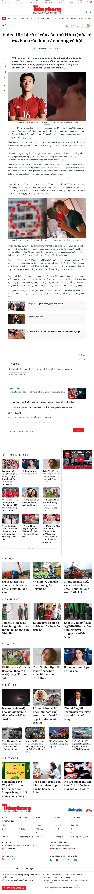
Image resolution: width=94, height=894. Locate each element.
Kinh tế (16, 18)
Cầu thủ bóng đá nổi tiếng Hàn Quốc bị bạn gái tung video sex (42, 407)
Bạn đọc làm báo (15, 888)
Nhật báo (23, 817)
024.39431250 (9, 849)
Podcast (58, 817)
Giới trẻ (57, 18)
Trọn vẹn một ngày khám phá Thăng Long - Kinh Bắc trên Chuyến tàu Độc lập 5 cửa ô (10, 478)
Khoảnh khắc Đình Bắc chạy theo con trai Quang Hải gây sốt (51, 505)
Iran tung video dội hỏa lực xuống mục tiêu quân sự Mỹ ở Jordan (14, 713)
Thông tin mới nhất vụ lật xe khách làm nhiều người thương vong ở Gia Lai (76, 587)
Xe (89, 18)
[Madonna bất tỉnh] (16, 319)
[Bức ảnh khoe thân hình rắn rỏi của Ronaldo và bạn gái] (16, 334)
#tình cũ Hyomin (33, 369)
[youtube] (90, 2)
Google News (88, 25)
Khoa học (57, 833)
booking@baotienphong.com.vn (63, 849)
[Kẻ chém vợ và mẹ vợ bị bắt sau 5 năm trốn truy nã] (47, 611)
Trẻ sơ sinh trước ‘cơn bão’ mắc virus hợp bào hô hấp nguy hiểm (47, 787)
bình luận (83, 25)
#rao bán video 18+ (18, 374)
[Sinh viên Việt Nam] (75, 810)
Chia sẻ (4, 72)
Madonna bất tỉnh (35, 316)
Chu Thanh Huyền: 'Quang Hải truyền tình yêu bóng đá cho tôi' (30, 531)
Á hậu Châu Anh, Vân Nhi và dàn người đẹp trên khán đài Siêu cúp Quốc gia (9, 533)
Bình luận (4, 85)
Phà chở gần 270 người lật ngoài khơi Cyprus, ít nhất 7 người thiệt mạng (81, 745)
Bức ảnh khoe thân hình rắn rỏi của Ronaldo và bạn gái (55, 331)
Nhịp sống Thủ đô (60, 837)
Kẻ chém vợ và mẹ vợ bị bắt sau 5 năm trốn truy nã (46, 626)
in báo (77, 25)
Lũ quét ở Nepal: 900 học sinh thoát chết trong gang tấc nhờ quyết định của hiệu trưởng (46, 715)
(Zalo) (66, 846)
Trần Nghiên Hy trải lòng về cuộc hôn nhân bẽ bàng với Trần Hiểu (51, 476)
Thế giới (49, 18)
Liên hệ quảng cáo (58, 842)
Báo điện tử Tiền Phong (47, 9)
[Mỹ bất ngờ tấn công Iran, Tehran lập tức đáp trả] (59, 733)
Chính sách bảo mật (24, 869)
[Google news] (77, 860)
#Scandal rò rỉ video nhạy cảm (58, 369)
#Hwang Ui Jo (15, 369)
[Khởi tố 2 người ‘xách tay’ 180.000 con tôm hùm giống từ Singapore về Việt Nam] (78, 611)
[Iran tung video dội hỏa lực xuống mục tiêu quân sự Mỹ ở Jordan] (16, 697)
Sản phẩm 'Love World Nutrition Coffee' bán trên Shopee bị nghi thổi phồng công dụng (14, 789)
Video (4, 817)
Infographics (8, 821)
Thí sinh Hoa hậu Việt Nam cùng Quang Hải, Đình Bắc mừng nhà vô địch (10, 505)
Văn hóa (5, 833)
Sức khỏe (41, 18)
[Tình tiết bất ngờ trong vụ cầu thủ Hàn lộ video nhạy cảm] (77, 393)
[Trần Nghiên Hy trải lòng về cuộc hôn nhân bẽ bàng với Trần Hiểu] (51, 464)
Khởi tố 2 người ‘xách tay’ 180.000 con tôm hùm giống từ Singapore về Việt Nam (77, 630)
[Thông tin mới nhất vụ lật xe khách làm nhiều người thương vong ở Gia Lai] (78, 570)
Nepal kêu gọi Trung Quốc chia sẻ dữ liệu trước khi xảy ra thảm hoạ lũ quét (12, 745)
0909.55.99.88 (58, 846)
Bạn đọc (5, 837)
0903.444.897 (9, 859)
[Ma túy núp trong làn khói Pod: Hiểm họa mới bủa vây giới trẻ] (78, 770)
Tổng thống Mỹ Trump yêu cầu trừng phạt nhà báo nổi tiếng (77, 713)
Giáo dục (39, 833)
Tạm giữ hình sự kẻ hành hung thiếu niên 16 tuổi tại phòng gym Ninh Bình (16, 628)
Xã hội (10, 18)
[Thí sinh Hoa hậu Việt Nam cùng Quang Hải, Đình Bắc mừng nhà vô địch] (10, 492)
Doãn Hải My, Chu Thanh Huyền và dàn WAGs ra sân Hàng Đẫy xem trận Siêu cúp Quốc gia (51, 534)
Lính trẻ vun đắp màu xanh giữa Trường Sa (45, 585)
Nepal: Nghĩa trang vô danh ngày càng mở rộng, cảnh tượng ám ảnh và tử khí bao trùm (35, 746)
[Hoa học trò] (89, 810)
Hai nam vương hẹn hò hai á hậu (30, 472)
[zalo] (70, 860)
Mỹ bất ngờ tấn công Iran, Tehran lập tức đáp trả (59, 744)
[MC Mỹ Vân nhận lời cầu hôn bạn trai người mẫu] (30, 492)
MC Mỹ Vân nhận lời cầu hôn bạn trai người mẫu (30, 502)
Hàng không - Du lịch (27, 837)
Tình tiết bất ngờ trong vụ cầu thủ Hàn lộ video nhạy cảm (37, 391)
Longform (75, 817)
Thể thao (73, 18)
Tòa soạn (6, 842)
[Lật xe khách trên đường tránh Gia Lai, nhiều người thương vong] (16, 570)
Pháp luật (65, 18)
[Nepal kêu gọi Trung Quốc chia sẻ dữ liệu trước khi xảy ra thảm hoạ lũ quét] (12, 733)
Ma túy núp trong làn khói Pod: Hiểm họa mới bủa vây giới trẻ (77, 785)
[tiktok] (63, 860)
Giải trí (7, 25)
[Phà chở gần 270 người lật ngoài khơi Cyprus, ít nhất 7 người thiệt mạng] (82, 733)
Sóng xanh (25, 18)
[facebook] (86, 2)
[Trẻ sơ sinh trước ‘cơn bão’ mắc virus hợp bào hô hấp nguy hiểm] (47, 770)
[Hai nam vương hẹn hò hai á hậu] (30, 464)
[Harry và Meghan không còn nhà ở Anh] (16, 306)
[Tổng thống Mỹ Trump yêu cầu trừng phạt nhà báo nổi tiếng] (78, 697)
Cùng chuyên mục (15, 455)
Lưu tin (4, 78)
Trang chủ (4, 18)
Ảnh (38, 817)
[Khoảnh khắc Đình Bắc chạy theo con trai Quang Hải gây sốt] (51, 492)
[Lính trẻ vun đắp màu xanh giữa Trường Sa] (47, 570)
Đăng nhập (12, 417)
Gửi (78, 430)
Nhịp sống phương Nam (79, 837)
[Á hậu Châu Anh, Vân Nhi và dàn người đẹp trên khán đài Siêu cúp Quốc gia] (10, 519)
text (72, 25)
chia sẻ (67, 25)
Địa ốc (33, 18)
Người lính (82, 18)
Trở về (4, 91)
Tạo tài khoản (27, 417)
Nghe (4, 65)
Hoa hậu (74, 833)
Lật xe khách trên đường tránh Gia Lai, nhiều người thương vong (15, 587)
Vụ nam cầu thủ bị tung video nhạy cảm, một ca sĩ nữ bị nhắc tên (43, 401)
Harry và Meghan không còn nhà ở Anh (45, 303)
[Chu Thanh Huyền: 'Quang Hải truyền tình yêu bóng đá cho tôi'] (30, 519)
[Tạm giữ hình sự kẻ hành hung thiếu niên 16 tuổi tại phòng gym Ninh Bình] (16, 611)
